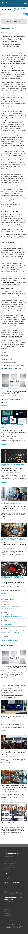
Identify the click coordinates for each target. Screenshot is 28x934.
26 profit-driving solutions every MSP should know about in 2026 (12, 639)
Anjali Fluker (12, 548)
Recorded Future (16, 61)
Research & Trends (16, 426)
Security (23, 426)
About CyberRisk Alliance (10, 858)
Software (17, 388)
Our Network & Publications (11, 861)
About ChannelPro (8, 856)
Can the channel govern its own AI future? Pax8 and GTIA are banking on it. (14, 544)
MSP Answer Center (18, 502)
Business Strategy (6, 464)
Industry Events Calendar (10, 878)
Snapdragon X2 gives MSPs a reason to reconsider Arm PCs (13, 717)
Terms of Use (7, 909)
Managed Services (19, 424)
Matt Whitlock (12, 395)
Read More (4, 405)
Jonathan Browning (14, 586)
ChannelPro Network (14, 472)
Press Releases (7, 28)
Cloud (2, 502)
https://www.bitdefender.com (13, 336)
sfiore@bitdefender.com (8, 362)
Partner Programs (6, 426)
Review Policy (7, 907)
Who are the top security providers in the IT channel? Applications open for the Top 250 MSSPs (13, 787)
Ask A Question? (8, 869)
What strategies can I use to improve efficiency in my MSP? (13, 469)
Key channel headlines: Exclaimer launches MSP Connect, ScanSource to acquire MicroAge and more (13, 432)
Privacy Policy (7, 911)
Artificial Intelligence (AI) (8, 388)
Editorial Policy (7, 915)
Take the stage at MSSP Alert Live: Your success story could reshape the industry (13, 752)
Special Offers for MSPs (10, 867)
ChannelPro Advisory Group (10, 863)
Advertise (6, 884)
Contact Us (6, 906)
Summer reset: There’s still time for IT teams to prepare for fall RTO (12, 631)
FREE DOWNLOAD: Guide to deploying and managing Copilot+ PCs (14, 392)
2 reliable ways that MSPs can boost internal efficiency (12, 583)
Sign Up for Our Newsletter (10, 865)
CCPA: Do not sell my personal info (12, 917)
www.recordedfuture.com (10, 282)
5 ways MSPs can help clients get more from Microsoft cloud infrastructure (14, 507)
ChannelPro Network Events (11, 876)
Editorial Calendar (8, 860)
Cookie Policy (7, 913)
